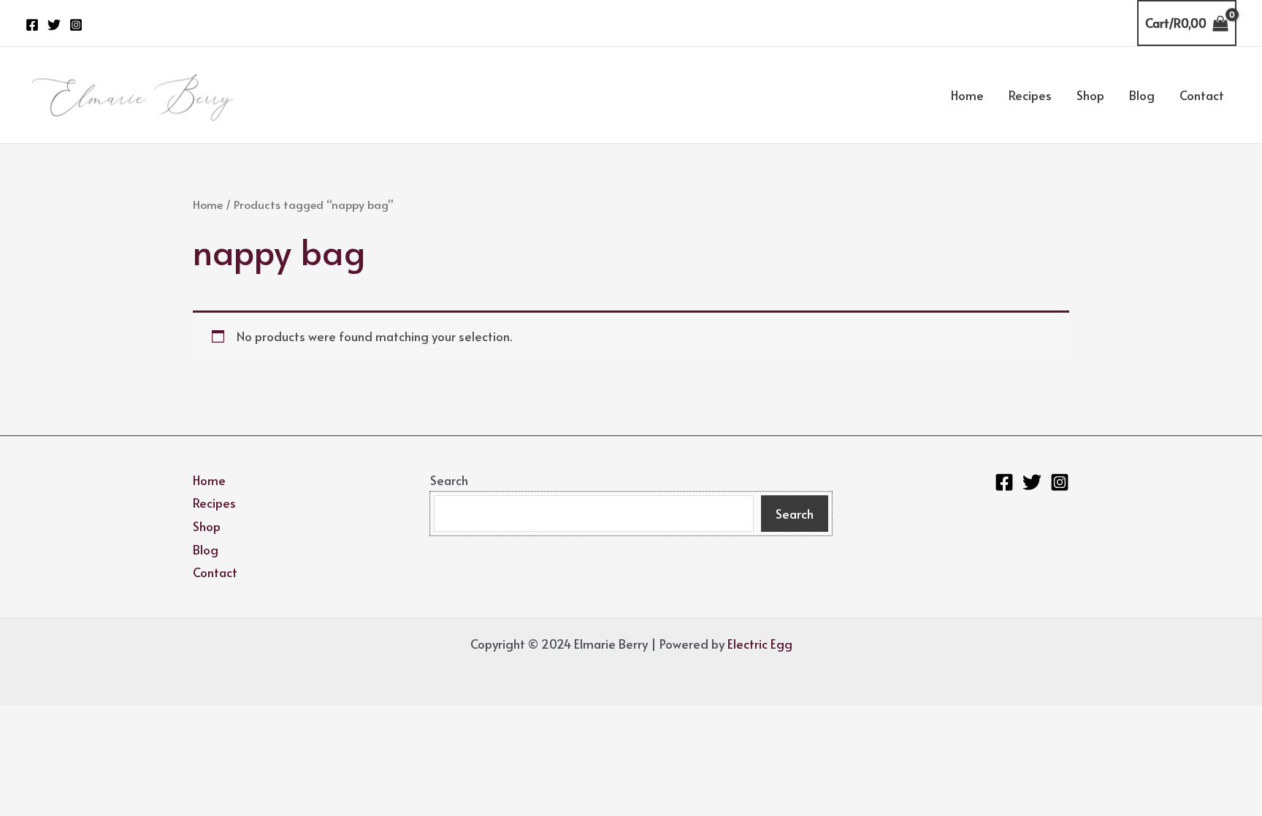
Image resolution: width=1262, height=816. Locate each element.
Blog (1142, 95)
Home (967, 95)
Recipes (1030, 95)
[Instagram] (76, 24)
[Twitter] (54, 24)
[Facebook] (32, 24)
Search (449, 480)
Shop (1090, 95)
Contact (1201, 95)
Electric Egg (759, 643)
